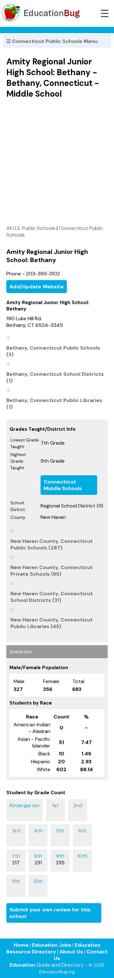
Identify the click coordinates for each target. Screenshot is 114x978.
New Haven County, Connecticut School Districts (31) (51, 596)
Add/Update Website (37, 286)
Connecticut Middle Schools (63, 485)
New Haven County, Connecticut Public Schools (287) (51, 544)
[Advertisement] (57, 162)
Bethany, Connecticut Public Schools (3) (53, 351)
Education (22, 965)
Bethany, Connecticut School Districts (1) (55, 377)
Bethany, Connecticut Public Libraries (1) (54, 403)
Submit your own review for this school (50, 913)
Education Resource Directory (53, 948)
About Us (71, 951)
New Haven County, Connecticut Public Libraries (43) (51, 623)
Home (21, 945)
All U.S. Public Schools (30, 228)
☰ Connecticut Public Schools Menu (52, 41)
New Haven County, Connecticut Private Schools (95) (51, 570)
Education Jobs (51, 945)
